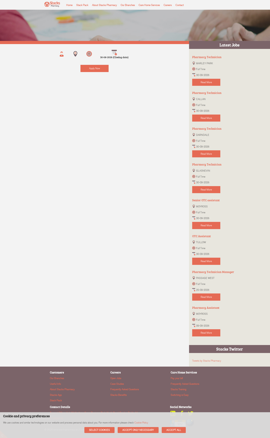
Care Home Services (149, 5)
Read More (206, 82)
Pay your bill (177, 378)
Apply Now (94, 68)
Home (69, 5)
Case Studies (117, 383)
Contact (179, 5)
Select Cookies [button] (99, 429)
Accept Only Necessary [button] (138, 429)
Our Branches (128, 5)
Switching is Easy (180, 394)
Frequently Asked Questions (124, 389)
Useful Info (55, 383)
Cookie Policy (141, 422)
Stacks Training (178, 389)
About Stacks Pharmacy (104, 5)
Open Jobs (115, 378)
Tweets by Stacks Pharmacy (206, 360)
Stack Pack (82, 5)
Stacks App (56, 394)
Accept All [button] (173, 429)
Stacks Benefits (118, 394)
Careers (168, 5)
